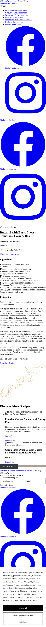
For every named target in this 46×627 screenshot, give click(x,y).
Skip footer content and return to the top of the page (21, 471)
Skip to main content (8, 3)
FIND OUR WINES (8, 466)
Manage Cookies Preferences (23, 615)
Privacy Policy (11, 582)
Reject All (23, 622)
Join (28, 481)
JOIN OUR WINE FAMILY (11, 475)
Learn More (10, 440)
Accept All (23, 608)
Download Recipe (7, 363)
